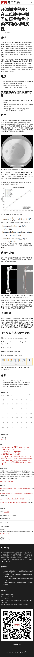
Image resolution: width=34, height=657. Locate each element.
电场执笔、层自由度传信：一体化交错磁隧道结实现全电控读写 (15, 488)
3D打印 (2, 448)
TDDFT (26, 456)
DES (11, 450)
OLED (6, 452)
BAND (29, 448)
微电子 (11, 460)
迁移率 (22, 462)
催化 (5, 458)
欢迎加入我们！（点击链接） (7, 481)
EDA (17, 450)
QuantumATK (7, 453)
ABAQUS (7, 448)
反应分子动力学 (24, 458)
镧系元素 (30, 462)
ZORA (29, 456)
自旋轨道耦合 (16, 462)
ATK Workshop (23, 448)
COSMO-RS (5, 450)
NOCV (2, 452)
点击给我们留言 (9, 595)
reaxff (17, 453)
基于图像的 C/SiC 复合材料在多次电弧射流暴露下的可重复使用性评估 (16, 493)
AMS (16, 447)
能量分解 (10, 462)
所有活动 (3, 440)
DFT (14, 449)
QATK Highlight (14, 451)
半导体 (18, 458)
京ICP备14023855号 (21, 652)
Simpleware (7, 456)
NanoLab (26, 450)
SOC (15, 456)
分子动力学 (11, 458)
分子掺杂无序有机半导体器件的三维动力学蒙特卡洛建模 (13, 502)
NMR (30, 450)
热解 (28, 460)
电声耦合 (5, 462)
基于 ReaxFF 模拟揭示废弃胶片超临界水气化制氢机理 (12, 499)
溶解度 (25, 460)
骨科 (2, 464)
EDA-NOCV (21, 450)
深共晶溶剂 (21, 460)
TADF (21, 456)
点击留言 (6, 512)
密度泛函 (4, 460)
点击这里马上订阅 (4, 533)
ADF (11, 447)
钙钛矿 (26, 462)
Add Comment (15, 32)
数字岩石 (16, 460)
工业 (8, 460)
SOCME (18, 456)
